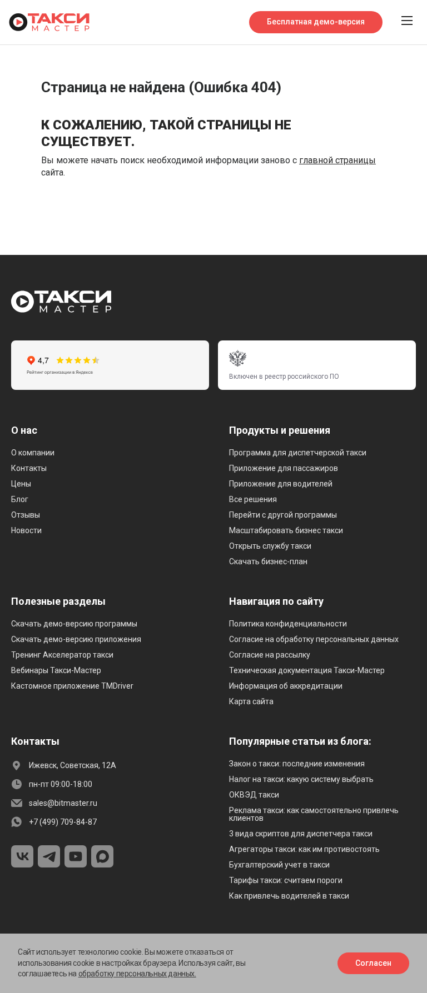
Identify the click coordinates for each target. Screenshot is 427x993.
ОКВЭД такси (254, 795)
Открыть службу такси (270, 546)
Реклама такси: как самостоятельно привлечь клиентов (314, 814)
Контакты (29, 468)
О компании (32, 453)
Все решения (253, 499)
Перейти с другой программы (283, 515)
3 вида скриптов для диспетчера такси (301, 833)
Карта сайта (251, 701)
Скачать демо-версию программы (74, 624)
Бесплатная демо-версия (316, 21)
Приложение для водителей (280, 484)
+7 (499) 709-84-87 (63, 822)
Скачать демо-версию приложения (76, 639)
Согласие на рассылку (269, 655)
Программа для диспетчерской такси (297, 453)
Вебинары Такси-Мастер (56, 670)
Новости (26, 530)
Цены (21, 484)
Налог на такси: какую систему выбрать (301, 779)
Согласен (373, 963)
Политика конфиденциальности (288, 624)
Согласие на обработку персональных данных (314, 639)
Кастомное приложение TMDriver (72, 686)
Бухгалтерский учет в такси (279, 865)
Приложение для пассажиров (283, 468)
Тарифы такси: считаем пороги (285, 880)
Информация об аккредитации (285, 686)
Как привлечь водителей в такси (289, 896)
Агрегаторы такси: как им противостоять (304, 849)
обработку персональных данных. (137, 973)
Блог (19, 499)
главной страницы (337, 160)
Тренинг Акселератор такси (62, 655)
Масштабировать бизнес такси (286, 530)
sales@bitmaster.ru (63, 803)
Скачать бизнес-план (268, 561)
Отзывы (25, 515)
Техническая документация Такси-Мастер (307, 670)
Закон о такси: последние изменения (297, 764)
